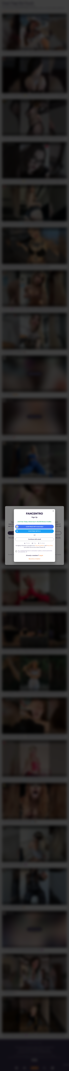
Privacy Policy (50, 545)
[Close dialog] (53, 511)
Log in (41, 555)
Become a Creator (34, 559)
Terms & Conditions (39, 545)
